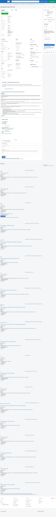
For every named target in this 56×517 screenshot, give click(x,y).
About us (2, 500)
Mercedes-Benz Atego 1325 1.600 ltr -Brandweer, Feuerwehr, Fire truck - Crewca (13, 307)
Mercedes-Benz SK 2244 (4, 468)
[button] (39, 7)
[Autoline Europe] (3, 1)
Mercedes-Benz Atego (4, 274)
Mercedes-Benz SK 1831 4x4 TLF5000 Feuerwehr (8, 341)
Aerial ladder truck (25, 493)
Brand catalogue (15, 505)
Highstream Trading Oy (5, 121)
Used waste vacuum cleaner (12, 493)
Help (1, 501)
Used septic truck (29, 493)
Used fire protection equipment (17, 494)
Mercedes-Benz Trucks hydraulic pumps (48, 165)
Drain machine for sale (24, 494)
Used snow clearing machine (4, 493)
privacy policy (11, 217)
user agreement (49, 46)
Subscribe (3, 216)
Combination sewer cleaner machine (31, 494)
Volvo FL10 (2, 357)
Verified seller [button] (5, 122)
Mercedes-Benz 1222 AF (4, 437)
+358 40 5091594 (52, 19)
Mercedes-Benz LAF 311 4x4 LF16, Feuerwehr (8, 484)
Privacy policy (15, 501)
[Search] (12, 1)
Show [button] (49, 19)
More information (46, 23)
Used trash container (3, 494)
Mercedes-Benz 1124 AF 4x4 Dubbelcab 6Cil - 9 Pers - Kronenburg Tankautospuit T (13, 405)
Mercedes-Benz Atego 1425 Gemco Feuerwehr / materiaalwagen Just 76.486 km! (13, 324)
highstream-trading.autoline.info (6, 131)
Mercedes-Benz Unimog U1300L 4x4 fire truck (8, 421)
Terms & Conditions (15, 500)
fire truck (9, 19)
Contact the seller (5, 13)
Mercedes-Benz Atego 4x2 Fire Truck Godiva (7, 373)
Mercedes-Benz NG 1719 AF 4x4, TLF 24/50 (7, 225)
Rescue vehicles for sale (9, 494)
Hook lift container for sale (19, 493)
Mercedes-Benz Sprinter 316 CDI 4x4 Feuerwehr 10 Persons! (10, 258)
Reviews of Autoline (15, 504)
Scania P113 (2, 205)
